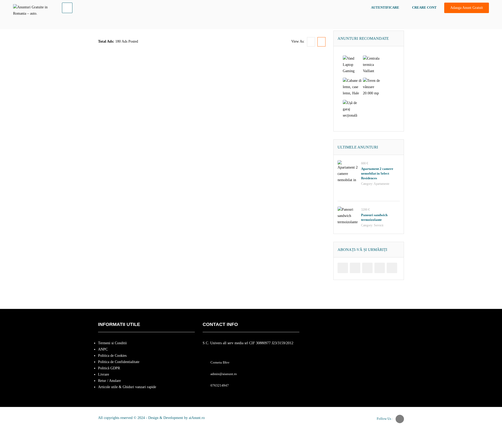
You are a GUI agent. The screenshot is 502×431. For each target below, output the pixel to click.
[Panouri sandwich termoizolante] (348, 216)
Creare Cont (424, 7)
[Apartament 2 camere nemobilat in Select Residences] (348, 170)
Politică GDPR (109, 368)
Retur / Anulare (109, 381)
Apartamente (381, 184)
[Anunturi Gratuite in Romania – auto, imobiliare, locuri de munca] (33, 9)
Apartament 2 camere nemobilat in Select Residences (377, 173)
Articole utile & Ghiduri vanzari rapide (127, 387)
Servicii (378, 225)
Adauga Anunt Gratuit (466, 8)
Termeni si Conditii (112, 343)
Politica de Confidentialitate (118, 362)
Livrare (103, 374)
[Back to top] (485, 398)
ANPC (103, 349)
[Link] (67, 8)
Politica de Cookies (112, 356)
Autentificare (385, 7)
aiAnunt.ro (197, 418)
